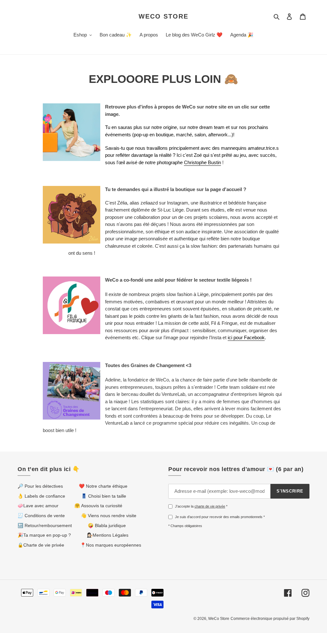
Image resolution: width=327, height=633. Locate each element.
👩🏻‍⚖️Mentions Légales (107, 535)
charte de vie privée (209, 506)
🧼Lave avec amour (38, 505)
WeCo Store (163, 16)
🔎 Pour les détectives (40, 486)
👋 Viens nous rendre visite (108, 515)
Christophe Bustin (202, 162)
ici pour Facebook (246, 337)
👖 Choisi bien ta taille (103, 496)
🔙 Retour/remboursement (45, 525)
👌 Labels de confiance (41, 496)
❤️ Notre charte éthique (103, 486)
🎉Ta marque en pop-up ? (44, 535)
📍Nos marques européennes (110, 545)
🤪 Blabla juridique (107, 525)
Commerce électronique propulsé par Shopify (270, 618)
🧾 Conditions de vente (41, 515)
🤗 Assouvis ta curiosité (98, 505)
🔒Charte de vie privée (41, 545)
